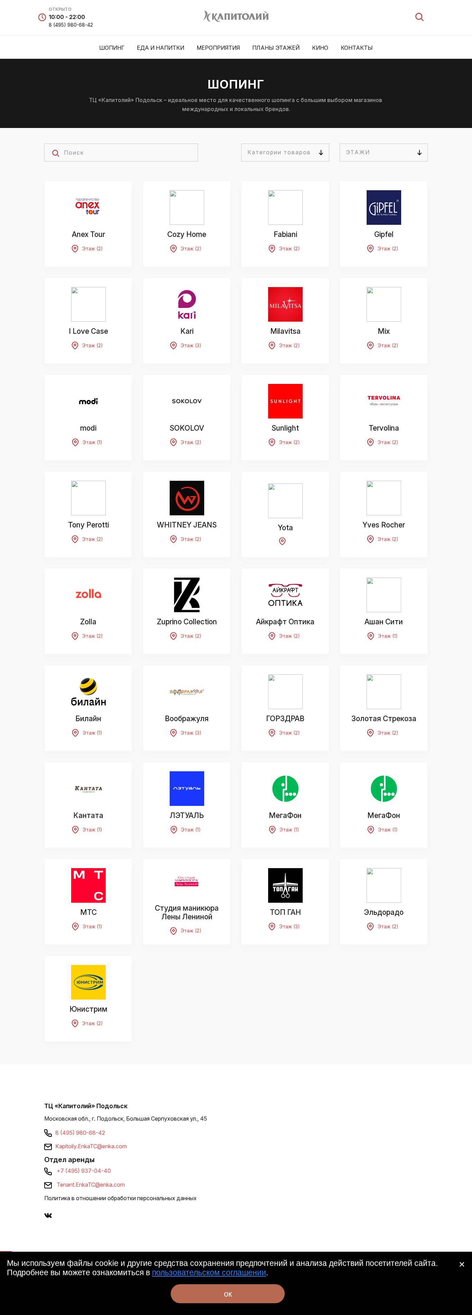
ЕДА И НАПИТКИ (160, 47)
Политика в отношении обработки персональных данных (120, 1198)
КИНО (320, 47)
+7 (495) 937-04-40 (84, 1170)
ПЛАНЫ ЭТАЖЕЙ (276, 47)
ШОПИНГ (111, 47)
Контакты (357, 47)
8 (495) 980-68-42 (71, 25)
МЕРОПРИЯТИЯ (218, 47)
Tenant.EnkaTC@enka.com (91, 1184)
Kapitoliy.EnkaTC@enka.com (91, 1146)
